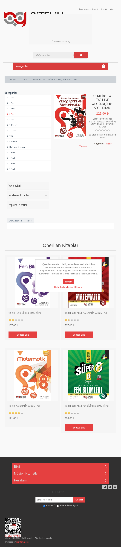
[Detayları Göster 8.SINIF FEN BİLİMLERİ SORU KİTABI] (32, 282)
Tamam (68, 281)
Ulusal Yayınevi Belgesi (88, 9)
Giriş (112, 9)
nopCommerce (22, 542)
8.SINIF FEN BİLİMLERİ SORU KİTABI (25, 312)
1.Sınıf (12, 169)
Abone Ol (51, 505)
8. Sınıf (12, 114)
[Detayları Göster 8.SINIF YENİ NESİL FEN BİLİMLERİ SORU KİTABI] (88, 375)
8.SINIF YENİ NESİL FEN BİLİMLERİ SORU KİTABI (87, 405)
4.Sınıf (12, 163)
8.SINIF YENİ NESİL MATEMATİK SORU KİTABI (86, 312)
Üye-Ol (104, 9)
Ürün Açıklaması (15, 220)
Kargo (29, 220)
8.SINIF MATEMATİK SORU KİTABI (24, 405)
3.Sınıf (12, 158)
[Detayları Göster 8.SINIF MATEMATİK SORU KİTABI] (32, 375)
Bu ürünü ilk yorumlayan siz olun (102, 135)
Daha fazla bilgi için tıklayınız (68, 287)
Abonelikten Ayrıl (68, 505)
